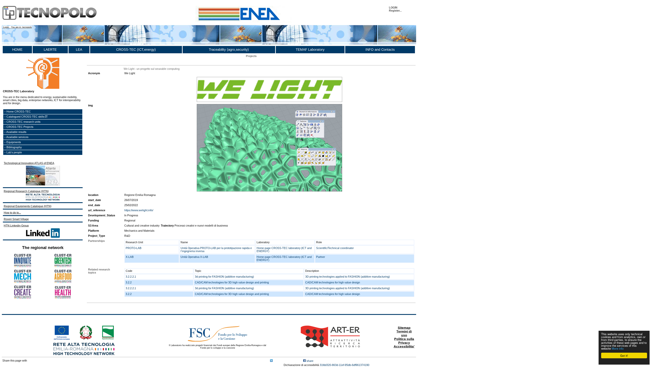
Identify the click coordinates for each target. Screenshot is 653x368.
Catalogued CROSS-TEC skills (25, 116)
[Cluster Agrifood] (62, 281)
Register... (395, 10)
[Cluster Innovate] (22, 266)
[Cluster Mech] (22, 281)
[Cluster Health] (62, 297)
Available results (16, 132)
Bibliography (14, 147)
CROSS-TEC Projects (19, 126)
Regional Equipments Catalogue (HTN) (27, 206)
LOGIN (393, 7)
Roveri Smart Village (16, 219)
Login (6, 27)
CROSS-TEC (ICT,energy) (136, 49)
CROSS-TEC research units (23, 121)
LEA (79, 49)
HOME (17, 49)
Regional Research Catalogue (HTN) (26, 191)
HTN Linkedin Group (16, 225)
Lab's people (14, 152)
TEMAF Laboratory (310, 49)
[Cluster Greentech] (62, 266)
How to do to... (12, 212)
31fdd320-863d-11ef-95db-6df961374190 (344, 365)
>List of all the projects (100, 62)
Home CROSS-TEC (18, 111)
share (309, 360)
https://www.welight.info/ (138, 210)
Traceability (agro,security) (229, 49)
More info (618, 348)
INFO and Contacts (380, 49)
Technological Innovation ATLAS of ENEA (29, 163)
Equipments (13, 142)
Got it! (624, 355)
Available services (17, 137)
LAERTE (50, 49)
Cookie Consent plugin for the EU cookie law (624, 361)
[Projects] (269, 89)
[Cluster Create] (22, 297)
